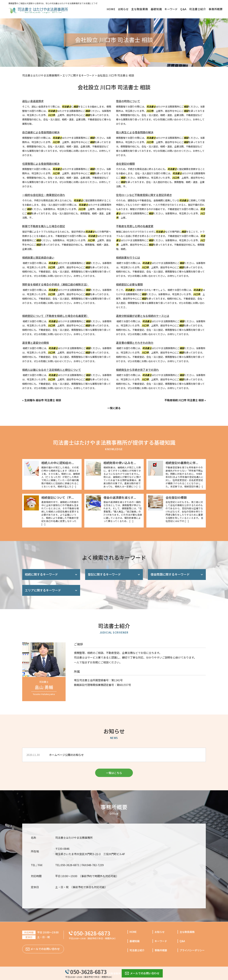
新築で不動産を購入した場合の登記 (43, 226)
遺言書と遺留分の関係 (35, 343)
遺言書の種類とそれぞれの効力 (134, 343)
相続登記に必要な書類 (129, 284)
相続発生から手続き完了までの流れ (137, 370)
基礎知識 (135, 941)
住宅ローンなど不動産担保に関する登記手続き (144, 195)
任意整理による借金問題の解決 (41, 164)
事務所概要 (161, 950)
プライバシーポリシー (192, 950)
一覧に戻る (114, 408)
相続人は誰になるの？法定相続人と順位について (51, 370)
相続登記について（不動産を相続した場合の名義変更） (55, 316)
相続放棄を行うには (128, 257)
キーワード (161, 941)
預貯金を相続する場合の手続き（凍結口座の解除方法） (55, 284)
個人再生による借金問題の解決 (134, 132)
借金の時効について (128, 101)
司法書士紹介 (137, 950)
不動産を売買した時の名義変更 (134, 226)
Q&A (182, 941)
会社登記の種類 (125, 164)
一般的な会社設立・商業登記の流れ (43, 195)
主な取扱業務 (187, 932)
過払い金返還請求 (33, 101)
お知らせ (160, 932)
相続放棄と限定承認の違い (38, 257)
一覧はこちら (114, 773)
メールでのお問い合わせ (144, 973)
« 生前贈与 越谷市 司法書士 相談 (41, 400)
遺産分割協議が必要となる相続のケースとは (142, 316)
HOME (133, 932)
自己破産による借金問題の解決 (41, 132)
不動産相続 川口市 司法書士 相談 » (185, 400)
